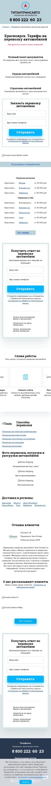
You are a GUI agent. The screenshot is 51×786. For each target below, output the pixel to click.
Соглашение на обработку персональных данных (25, 142)
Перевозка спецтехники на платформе (18, 439)
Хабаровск (23, 193)
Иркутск (17, 503)
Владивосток (24, 188)
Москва (22, 183)
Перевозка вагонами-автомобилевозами (19, 431)
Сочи (21, 218)
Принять (25, 782)
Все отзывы (25, 621)
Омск (18, 505)
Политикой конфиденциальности (32, 777)
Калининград (24, 213)
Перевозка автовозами (12, 446)
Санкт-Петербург (30, 503)
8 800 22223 (25, 19)
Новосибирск (7, 505)
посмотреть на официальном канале (31, 586)
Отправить (25, 132)
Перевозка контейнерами (13, 442)
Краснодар (6, 503)
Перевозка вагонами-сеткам (14, 435)
